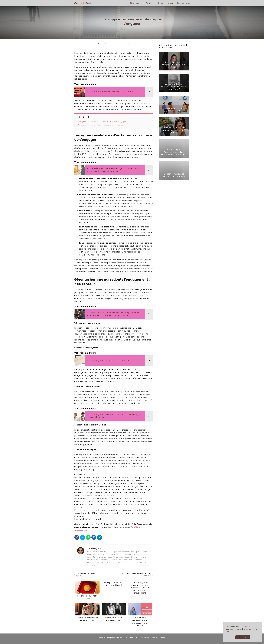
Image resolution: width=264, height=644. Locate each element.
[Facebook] (76, 537)
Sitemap (162, 638)
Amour (170, 3)
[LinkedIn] (93, 537)
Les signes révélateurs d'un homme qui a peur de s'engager (102, 121)
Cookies (155, 638)
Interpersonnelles (183, 3)
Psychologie (159, 3)
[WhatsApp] (88, 537)
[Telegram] (99, 537)
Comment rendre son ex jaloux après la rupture (91, 574)
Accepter (242, 637)
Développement (136, 3)
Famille (149, 3)
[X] (82, 537)
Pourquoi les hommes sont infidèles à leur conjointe (135, 574)
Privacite (147, 638)
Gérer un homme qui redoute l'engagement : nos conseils (101, 125)
